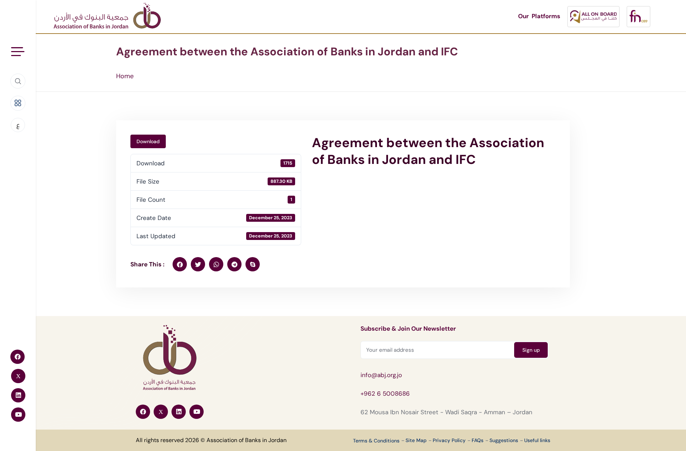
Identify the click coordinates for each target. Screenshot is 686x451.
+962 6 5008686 (385, 393)
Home (125, 76)
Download (148, 141)
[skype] (252, 264)
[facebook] (180, 264)
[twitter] (198, 264)
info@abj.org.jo (381, 375)
